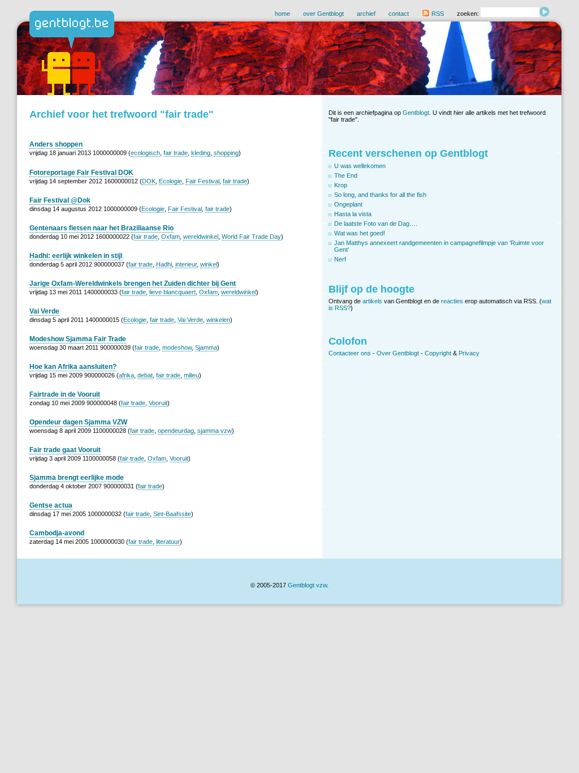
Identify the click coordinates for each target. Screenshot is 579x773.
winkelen (218, 319)
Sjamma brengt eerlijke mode (76, 478)
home (282, 13)
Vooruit (158, 403)
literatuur (168, 541)
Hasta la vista (352, 214)
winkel (208, 264)
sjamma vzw (214, 430)
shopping (226, 152)
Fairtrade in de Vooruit (64, 394)
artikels (372, 301)
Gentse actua (50, 505)
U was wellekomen (360, 165)
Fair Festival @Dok (59, 200)
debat (145, 375)
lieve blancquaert (172, 292)
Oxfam (170, 236)
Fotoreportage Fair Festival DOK (81, 173)
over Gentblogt (323, 13)
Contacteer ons (350, 353)
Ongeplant (348, 204)
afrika (126, 375)
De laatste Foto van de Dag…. (375, 223)
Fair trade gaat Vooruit (65, 450)
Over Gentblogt (398, 353)
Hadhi (164, 264)
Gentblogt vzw (307, 585)
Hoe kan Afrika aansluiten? (72, 367)
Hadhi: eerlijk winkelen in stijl (75, 256)
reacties (452, 301)
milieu (191, 375)
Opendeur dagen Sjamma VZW (78, 422)
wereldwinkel (200, 236)
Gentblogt (416, 112)
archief (366, 13)
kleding (200, 152)
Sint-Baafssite (172, 513)
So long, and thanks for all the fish (380, 194)
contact (398, 13)
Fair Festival (202, 181)
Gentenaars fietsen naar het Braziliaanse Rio (101, 228)
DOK (148, 181)
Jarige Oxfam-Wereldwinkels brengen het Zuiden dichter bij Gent (132, 283)
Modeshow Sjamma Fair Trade (77, 339)
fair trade (175, 152)
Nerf (340, 259)
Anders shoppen (56, 144)
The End (345, 175)
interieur (186, 264)
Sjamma (206, 347)
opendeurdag (176, 430)
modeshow (177, 347)
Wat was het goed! (359, 233)
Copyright (438, 353)
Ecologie (170, 181)
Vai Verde (44, 311)
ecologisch (145, 152)
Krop (340, 185)
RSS (437, 13)
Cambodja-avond (56, 533)
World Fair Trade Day (251, 236)
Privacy (469, 353)
